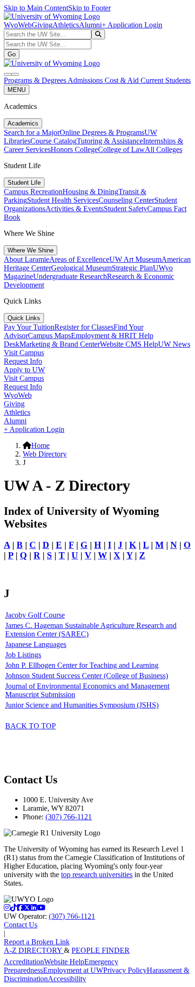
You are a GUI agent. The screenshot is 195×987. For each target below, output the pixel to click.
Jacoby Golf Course (35, 615)
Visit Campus (24, 353)
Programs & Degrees (36, 80)
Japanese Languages (35, 644)
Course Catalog (53, 141)
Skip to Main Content (36, 8)
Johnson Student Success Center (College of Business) (86, 676)
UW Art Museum (135, 259)
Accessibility (67, 979)
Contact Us (20, 925)
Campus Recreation (33, 192)
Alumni (90, 25)
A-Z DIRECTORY (34, 950)
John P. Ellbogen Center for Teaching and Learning (82, 665)
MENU (17, 89)
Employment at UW (73, 970)
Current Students (166, 80)
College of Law (121, 149)
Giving (42, 25)
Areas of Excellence (79, 259)
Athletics (66, 25)
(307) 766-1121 (68, 817)
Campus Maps (49, 336)
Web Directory (45, 454)
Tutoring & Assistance (110, 141)
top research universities (97, 874)
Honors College (74, 149)
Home (40, 445)
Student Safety (125, 209)
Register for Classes (84, 327)
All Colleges (163, 149)
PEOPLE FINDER (100, 950)
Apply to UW (24, 370)
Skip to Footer (89, 8)
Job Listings (23, 655)
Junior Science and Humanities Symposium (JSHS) (82, 705)
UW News (174, 344)
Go (12, 54)
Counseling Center (126, 200)
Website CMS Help (129, 344)
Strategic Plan (132, 268)
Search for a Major (32, 132)
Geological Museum (81, 268)
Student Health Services (62, 200)
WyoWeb (18, 25)
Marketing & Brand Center (59, 344)
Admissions (86, 80)
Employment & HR (100, 336)
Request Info (23, 361)
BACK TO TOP (30, 726)
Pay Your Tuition (29, 327)
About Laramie (26, 259)
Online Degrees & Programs (102, 132)
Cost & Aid (123, 80)
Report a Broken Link (37, 942)
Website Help (64, 962)
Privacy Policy (125, 970)
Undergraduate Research (70, 276)
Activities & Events (74, 209)
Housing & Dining (90, 192)
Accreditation (24, 962)
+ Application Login (132, 25)
